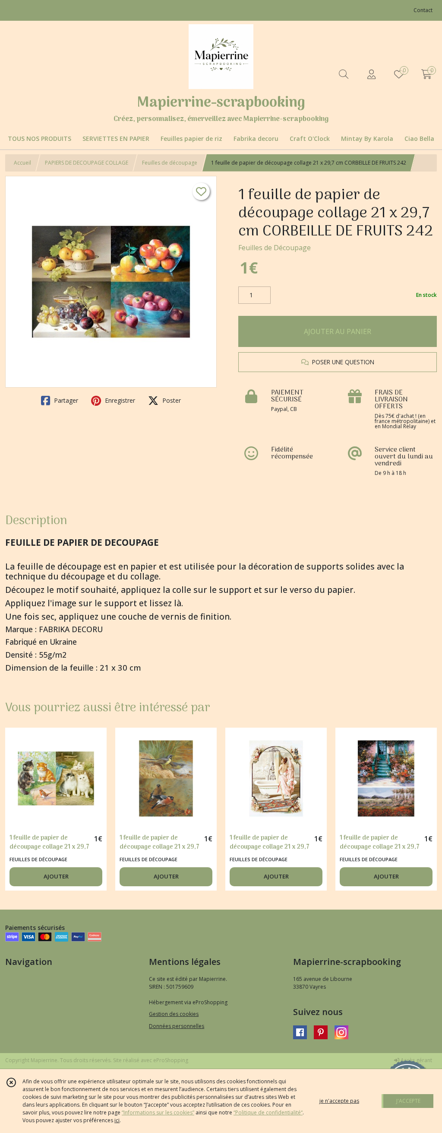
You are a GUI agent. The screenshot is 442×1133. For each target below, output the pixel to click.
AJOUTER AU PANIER (337, 331)
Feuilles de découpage (169, 162)
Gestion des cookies (174, 1014)
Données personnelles (176, 1026)
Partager (65, 400)
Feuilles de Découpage (274, 247)
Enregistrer (119, 400)
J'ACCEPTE (408, 1100)
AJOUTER (56, 876)
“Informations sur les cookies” (158, 1112)
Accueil (22, 162)
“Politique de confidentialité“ (268, 1112)
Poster (171, 400)
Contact (423, 10)
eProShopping (170, 1060)
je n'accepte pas (339, 1100)
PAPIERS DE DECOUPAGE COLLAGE (86, 162)
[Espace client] (371, 74)
